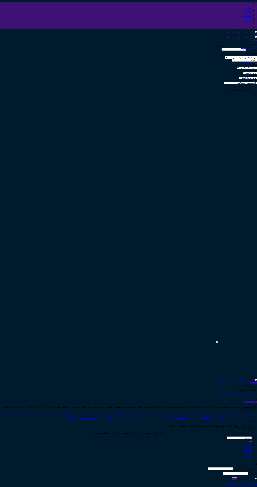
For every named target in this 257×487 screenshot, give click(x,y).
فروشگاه (248, 10)
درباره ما (248, 18)
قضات (214, 418)
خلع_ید (49, 414)
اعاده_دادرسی (159, 414)
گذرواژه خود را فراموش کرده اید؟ (242, 483)
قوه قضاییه (179, 418)
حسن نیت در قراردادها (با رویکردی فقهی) (238, 395)
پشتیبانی (248, 21)
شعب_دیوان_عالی (236, 418)
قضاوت (206, 418)
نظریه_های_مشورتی (122, 418)
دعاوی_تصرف (37, 414)
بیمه (85, 414)
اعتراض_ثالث (150, 414)
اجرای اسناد (195, 414)
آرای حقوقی (242, 414)
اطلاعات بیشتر (250, 402)
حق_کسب (77, 414)
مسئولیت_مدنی (155, 418)
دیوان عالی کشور (17, 414)
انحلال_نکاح (94, 414)
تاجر (82, 414)
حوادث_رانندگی (57, 414)
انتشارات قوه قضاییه (124, 413)
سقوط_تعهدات (247, 418)
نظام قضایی (135, 418)
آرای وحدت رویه (219, 414)
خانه (250, 8)
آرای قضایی (231, 413)
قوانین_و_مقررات (194, 418)
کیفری (70, 418)
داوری (44, 414)
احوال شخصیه (186, 414)
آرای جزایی (252, 414)
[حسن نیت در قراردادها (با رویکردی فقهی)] (217, 380)
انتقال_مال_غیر (102, 414)
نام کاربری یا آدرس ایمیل (245, 468)
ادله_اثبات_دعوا (177, 414)
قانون (221, 418)
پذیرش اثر (247, 13)
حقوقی (68, 413)
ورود (234, 479)
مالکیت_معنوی (165, 418)
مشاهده (253, 383)
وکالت (109, 418)
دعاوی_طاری (28, 414)
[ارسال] (256, 63)
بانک (88, 414)
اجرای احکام (204, 414)
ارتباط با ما (247, 15)
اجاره (211, 414)
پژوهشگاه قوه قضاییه (87, 418)
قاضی (228, 418)
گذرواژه (252, 473)
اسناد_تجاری (168, 414)
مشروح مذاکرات (144, 418)
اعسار (143, 414)
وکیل (102, 418)
